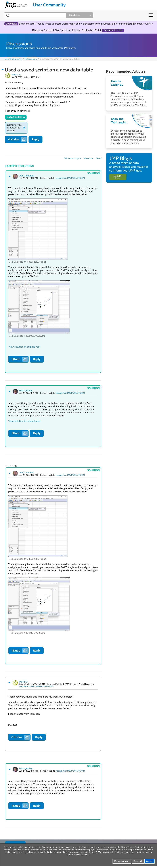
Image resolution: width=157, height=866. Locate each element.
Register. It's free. (113, 30)
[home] (16, 5)
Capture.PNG (14, 124)
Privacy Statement (136, 847)
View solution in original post (24, 346)
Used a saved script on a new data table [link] (59, 59)
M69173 (15, 74)
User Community (49, 4)
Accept (149, 861)
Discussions (31, 59)
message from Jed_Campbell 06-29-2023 (36, 686)
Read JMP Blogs (117, 177)
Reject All (137, 861)
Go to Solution (14, 117)
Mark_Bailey (26, 390)
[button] (3, 70)
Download (11, 23)
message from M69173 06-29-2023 (70, 178)
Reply (35, 139)
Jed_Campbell (26, 175)
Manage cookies (122, 861)
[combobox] (35, 15)
